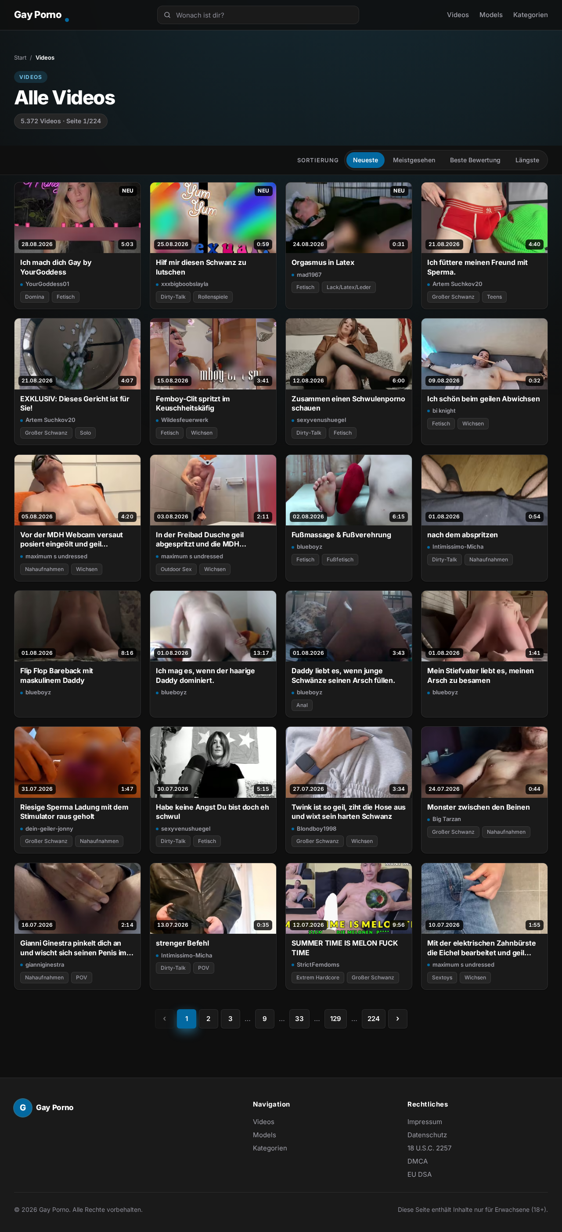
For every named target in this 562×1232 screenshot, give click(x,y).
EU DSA (419, 1174)
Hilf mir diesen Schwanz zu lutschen (201, 267)
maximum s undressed (56, 556)
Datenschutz (427, 1135)
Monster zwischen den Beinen (478, 807)
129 (335, 1018)
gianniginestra (44, 964)
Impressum (424, 1122)
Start (20, 57)
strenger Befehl (182, 943)
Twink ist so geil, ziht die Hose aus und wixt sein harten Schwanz (349, 812)
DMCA (417, 1161)
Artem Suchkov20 (457, 283)
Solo (85, 432)
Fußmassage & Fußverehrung (341, 534)
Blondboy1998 (316, 828)
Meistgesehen (414, 160)
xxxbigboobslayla (184, 283)
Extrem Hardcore (317, 977)
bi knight (444, 410)
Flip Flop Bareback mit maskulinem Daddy (56, 675)
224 (373, 1018)
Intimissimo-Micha (457, 546)
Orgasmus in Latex (323, 262)
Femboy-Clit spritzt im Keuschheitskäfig (193, 403)
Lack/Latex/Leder (349, 287)
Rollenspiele (213, 296)
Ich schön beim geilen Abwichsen (483, 398)
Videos (458, 15)
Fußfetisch (340, 559)
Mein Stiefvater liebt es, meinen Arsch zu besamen (480, 675)
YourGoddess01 (47, 283)
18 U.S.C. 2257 (429, 1148)
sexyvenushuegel (321, 419)
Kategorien (530, 15)
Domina (34, 296)
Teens (494, 296)
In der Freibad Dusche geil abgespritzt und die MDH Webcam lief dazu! (199, 539)
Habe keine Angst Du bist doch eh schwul (212, 812)
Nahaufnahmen (44, 569)
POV (81, 977)
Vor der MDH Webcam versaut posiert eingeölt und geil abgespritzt (71, 539)
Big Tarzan (446, 818)
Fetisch (66, 296)
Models (491, 15)
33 (299, 1018)
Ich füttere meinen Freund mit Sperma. (477, 267)
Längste (527, 160)
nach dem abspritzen (462, 534)
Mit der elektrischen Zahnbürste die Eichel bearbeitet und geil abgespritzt (481, 948)
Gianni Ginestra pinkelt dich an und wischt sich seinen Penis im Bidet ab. (73, 948)
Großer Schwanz (453, 296)
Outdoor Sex (176, 569)
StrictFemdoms (318, 964)
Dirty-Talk (173, 296)
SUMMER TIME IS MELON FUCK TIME (345, 948)
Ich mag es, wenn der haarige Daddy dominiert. (205, 675)
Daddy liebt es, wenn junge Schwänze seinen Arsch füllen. (343, 675)
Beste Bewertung (475, 160)
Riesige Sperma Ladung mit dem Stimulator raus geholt (74, 812)
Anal (302, 705)
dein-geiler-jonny (49, 828)
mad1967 (309, 274)
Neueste (365, 160)
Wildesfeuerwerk (184, 419)
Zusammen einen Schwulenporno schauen (348, 403)
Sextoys (442, 977)
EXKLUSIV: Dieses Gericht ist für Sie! (75, 403)
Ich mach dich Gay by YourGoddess (56, 267)
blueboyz (309, 546)
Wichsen (202, 432)
